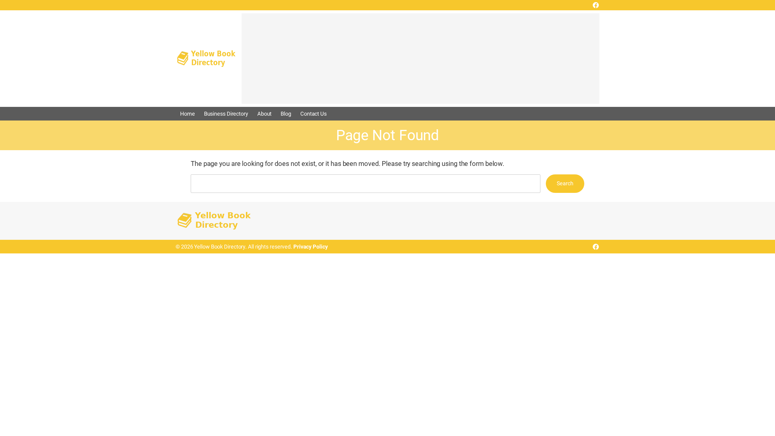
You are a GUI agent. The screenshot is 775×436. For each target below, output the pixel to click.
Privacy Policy (310, 246)
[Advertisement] (420, 61)
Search (565, 183)
